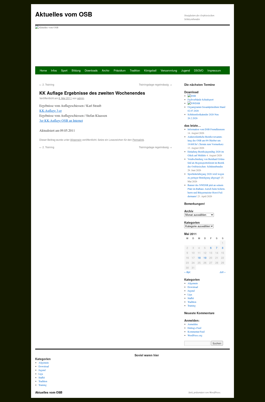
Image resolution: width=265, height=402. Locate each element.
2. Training (46, 84)
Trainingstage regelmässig (155, 84)
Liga (190, 294)
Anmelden (193, 324)
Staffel (191, 298)
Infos (54, 70)
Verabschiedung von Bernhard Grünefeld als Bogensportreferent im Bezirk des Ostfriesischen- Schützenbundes (206, 162)
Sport (64, 70)
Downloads (91, 70)
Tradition (135, 70)
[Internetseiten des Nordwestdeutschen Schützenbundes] (194, 103)
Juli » (223, 272)
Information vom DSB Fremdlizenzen (206, 129)
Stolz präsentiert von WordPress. (204, 392)
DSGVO (198, 70)
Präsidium (120, 70)
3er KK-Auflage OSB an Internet (61, 120)
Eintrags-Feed (194, 327)
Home (43, 70)
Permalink (138, 139)
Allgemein (76, 139)
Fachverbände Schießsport (200, 99)
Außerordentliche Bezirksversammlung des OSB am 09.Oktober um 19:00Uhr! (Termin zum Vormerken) (205, 140)
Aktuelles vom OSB (63, 14)
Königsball (150, 70)
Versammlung (169, 70)
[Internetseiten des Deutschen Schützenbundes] (192, 95)
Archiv (106, 70)
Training (192, 305)
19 (205, 257)
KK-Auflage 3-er (50, 110)
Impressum (214, 70)
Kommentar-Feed (196, 331)
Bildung (76, 70)
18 (199, 257)
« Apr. (187, 272)
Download (193, 287)
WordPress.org (195, 335)
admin (80, 98)
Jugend (185, 70)
